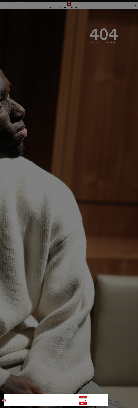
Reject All (83, 403)
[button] (4, 400)
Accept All (83, 397)
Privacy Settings (83, 400)
